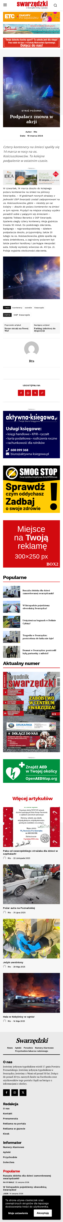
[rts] (31, 348)
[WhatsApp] (28, 393)
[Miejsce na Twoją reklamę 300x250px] (31, 544)
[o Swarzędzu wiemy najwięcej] (32, 5)
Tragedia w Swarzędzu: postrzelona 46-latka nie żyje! (38, 637)
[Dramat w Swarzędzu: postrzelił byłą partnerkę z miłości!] (11, 652)
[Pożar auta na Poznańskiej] (31, 884)
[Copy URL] (42, 393)
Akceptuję (43, 1213)
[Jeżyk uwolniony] (31, 938)
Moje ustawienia (18, 1213)
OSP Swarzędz (22, 315)
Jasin (5, 1194)
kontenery (17, 308)
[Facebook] (21, 393)
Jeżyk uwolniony (13, 962)
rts (35, 132)
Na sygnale (8, 1182)
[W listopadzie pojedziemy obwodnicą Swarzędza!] (11, 607)
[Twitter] (35, 393)
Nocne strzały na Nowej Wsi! (16, 329)
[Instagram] (14, 1092)
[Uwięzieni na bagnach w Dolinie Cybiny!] (11, 622)
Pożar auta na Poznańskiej (19, 908)
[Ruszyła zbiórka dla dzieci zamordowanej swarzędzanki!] (11, 592)
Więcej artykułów (32, 798)
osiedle (28, 308)
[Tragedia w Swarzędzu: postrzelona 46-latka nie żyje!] (11, 637)
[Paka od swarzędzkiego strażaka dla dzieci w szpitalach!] (31, 827)
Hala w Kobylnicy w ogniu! (18, 1016)
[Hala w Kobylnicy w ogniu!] (31, 993)
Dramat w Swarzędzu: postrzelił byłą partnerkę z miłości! (39, 652)
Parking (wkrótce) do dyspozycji (45, 329)
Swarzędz (39, 308)
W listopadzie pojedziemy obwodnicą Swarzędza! (36, 607)
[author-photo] (5, 858)
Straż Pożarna (31, 111)
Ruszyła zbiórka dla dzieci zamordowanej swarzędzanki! (38, 592)
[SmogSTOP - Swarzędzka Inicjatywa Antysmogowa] (31, 489)
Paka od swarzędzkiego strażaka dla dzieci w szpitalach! (30, 852)
